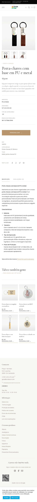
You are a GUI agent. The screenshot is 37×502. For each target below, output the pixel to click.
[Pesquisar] (29, 7)
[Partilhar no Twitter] (20, 163)
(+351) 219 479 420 (8, 377)
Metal (3, 154)
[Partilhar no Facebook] (12, 163)
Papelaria (5, 449)
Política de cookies (8, 410)
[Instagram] (15, 471)
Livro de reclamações (8, 419)
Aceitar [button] (6, 497)
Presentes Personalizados (10, 452)
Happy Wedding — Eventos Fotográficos (20, 2)
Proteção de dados (8, 407)
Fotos (4, 441)
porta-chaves (10, 154)
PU (15, 154)
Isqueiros (5, 444)
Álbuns (4, 429)
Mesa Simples (6, 446)
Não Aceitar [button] (14, 497)
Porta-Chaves (6, 149)
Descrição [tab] (6, 179)
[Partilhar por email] (23, 163)
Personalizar (15, 132)
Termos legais (6, 405)
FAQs (3, 416)
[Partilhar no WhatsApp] (16, 163)
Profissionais (6, 2)
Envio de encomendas (9, 413)
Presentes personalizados (25, 259)
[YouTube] (22, 471)
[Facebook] (18, 471)
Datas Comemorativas (9, 435)
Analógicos (5, 432)
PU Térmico (14, 149)
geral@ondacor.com (8, 379)
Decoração (5, 438)
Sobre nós (5, 402)
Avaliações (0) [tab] (18, 179)
